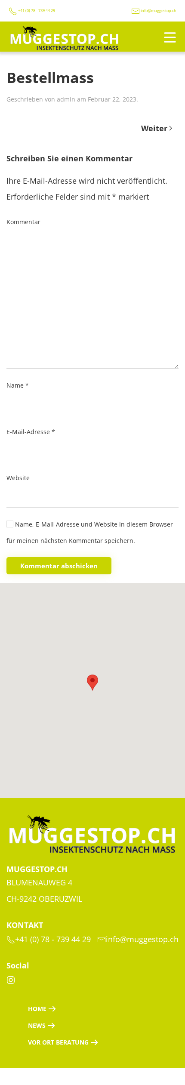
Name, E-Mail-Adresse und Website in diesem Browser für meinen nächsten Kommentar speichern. (89, 532)
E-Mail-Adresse (30, 432)
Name (17, 385)
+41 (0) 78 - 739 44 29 (36, 10)
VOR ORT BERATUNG (58, 1042)
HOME (37, 1009)
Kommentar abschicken (59, 565)
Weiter (154, 128)
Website (18, 478)
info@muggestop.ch (158, 10)
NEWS (37, 1025)
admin (66, 99)
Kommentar (23, 222)
